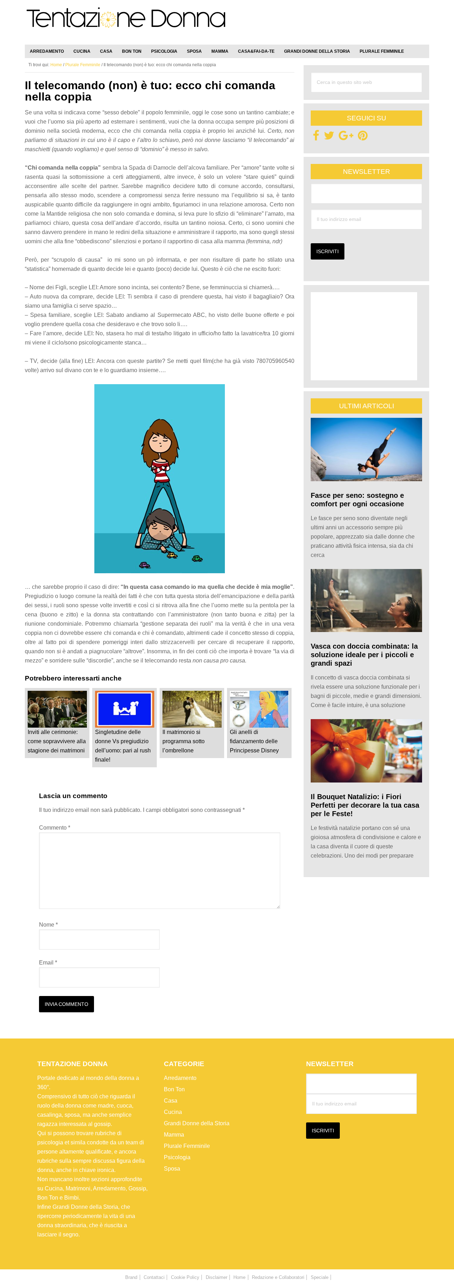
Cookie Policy (185, 1277)
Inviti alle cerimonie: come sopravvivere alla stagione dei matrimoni (57, 741)
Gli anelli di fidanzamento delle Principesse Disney (254, 741)
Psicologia (177, 1157)
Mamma (174, 1135)
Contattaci (154, 1277)
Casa (170, 1101)
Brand (131, 1277)
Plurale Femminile (187, 1146)
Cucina (173, 1112)
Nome (48, 925)
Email (48, 963)
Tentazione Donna (126, 23)
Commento (54, 828)
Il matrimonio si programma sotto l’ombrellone (183, 741)
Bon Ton (174, 1089)
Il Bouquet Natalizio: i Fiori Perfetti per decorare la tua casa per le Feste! (365, 805)
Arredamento (180, 1078)
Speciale (319, 1277)
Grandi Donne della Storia (196, 1123)
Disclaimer (216, 1277)
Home (239, 1277)
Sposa (172, 1169)
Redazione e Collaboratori (278, 1277)
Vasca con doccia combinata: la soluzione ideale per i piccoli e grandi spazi (364, 654)
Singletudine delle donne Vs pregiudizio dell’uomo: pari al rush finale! (123, 746)
